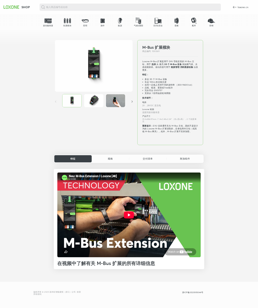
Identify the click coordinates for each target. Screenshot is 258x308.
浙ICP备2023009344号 (192, 292)
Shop (26, 7)
